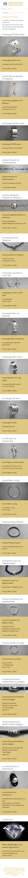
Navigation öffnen (6, 9)
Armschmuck (18, 12)
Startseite (11, 12)
